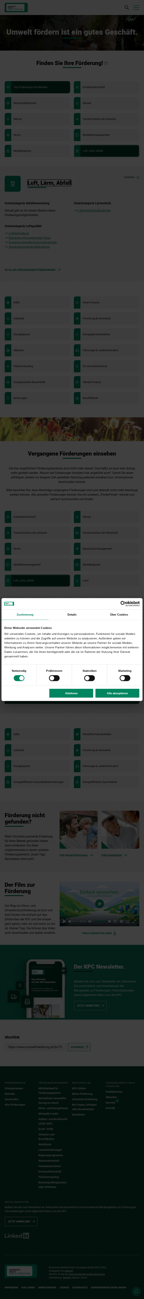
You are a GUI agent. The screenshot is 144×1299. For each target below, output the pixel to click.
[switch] (54, 678)
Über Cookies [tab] (119, 614)
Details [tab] (72, 614)
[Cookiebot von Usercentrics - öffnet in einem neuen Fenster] (123, 604)
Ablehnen (71, 693)
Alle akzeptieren (117, 693)
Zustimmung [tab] (25, 614)
